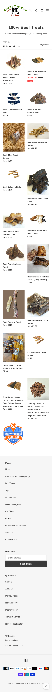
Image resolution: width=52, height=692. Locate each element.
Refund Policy (11, 603)
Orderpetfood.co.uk (22, 683)
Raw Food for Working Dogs (17, 476)
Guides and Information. (15, 525)
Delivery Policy (11, 610)
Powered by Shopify (36, 683)
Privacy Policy (11, 596)
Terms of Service (12, 617)
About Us (9, 532)
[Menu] (47, 10)
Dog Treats (10, 483)
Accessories (10, 497)
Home (8, 469)
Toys (7, 490)
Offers (8, 518)
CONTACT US (11, 539)
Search (8, 582)
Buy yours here (11, 640)
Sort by (6, 42)
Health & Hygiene (13, 504)
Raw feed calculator (14, 624)
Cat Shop (9, 511)
